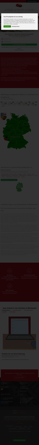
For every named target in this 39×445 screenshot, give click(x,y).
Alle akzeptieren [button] (7, 26)
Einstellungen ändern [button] (15, 26)
